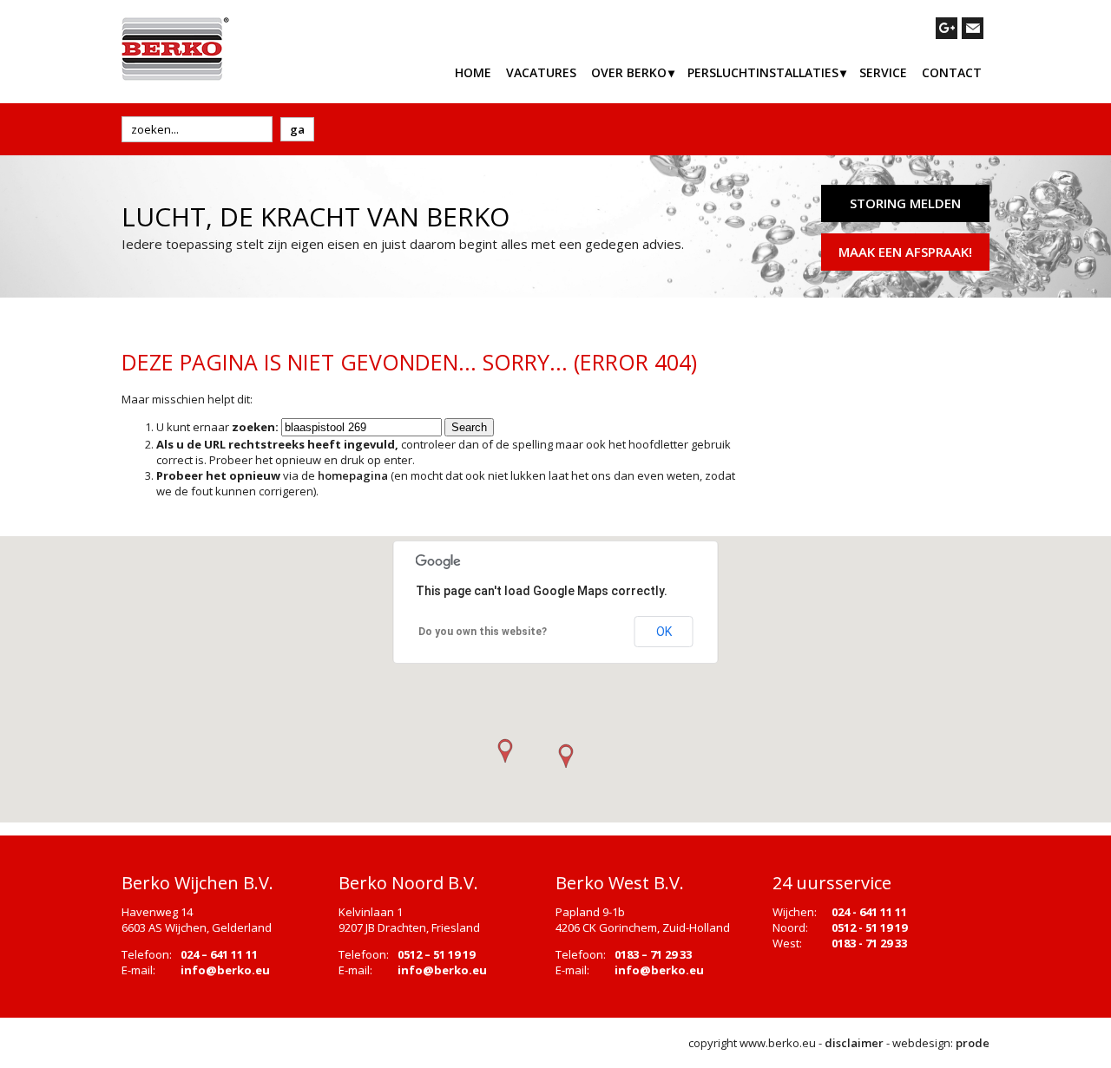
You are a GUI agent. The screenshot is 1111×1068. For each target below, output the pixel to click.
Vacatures (541, 72)
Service (883, 72)
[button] (565, 756)
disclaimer (854, 1043)
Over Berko (629, 72)
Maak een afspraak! (905, 251)
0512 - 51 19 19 (869, 927)
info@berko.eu (225, 970)
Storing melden (905, 203)
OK (664, 632)
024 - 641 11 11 (869, 912)
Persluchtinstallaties (762, 72)
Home (473, 72)
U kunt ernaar (217, 427)
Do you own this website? (482, 632)
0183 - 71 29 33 (869, 943)
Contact (952, 72)
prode (972, 1043)
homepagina (353, 475)
